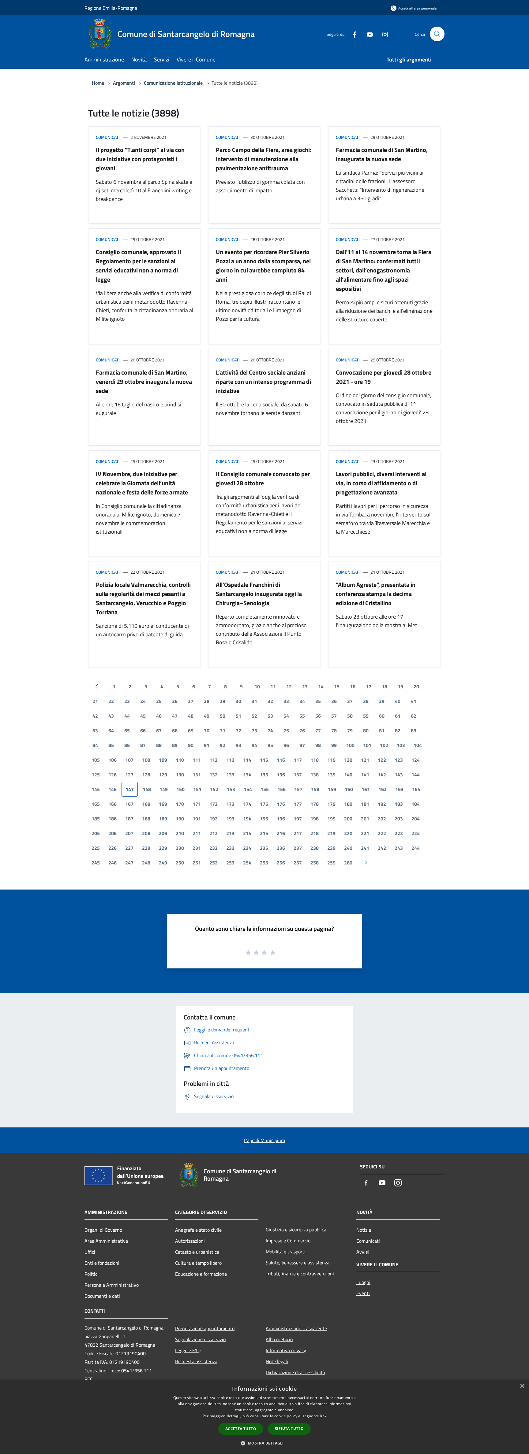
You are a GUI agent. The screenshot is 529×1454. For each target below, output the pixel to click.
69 (190, 730)
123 (399, 760)
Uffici (89, 1252)
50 (222, 716)
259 (331, 862)
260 (348, 862)
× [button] (522, 1386)
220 (348, 833)
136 (281, 774)
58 (350, 716)
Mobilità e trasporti (286, 1251)
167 (129, 804)
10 (257, 686)
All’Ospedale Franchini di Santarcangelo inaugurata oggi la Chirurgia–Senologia (259, 594)
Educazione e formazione (201, 1274)
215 (264, 833)
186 (112, 818)
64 (111, 730)
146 (112, 789)
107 (129, 760)
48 (190, 716)
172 (213, 804)
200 (348, 818)
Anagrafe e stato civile (198, 1230)
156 (281, 789)
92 (222, 745)
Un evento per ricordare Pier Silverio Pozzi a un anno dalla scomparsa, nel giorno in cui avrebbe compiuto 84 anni (263, 265)
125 (96, 774)
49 (206, 716)
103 (401, 745)
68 (175, 730)
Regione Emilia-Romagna (110, 8)
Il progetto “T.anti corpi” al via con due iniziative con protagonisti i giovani (140, 159)
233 (230, 848)
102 (384, 745)
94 (254, 745)
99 (334, 745)
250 (180, 862)
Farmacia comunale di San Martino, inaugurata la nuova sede (382, 154)
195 (264, 818)
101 (367, 745)
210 (180, 833)
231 (197, 848)
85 (111, 745)
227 (129, 848)
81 (382, 730)
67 (159, 730)
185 (96, 818)
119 (331, 760)
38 (366, 701)
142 (382, 774)
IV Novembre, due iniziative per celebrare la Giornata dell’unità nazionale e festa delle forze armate (142, 483)
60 (382, 716)
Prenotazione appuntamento (204, 1328)
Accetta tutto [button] (240, 1428)
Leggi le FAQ (188, 1350)
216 (281, 833)
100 (350, 745)
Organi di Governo (103, 1230)
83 (413, 730)
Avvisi (362, 1252)
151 (197, 789)
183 (399, 804)
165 (96, 804)
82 (397, 730)
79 (350, 730)
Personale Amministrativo (111, 1285)
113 (230, 760)
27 (190, 701)
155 (265, 789)
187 (129, 818)
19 (400, 686)
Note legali (277, 1361)
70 (206, 730)
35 (318, 701)
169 (163, 804)
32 (270, 701)
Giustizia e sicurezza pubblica (296, 1229)
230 (180, 848)
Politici (91, 1274)
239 (331, 848)
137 (298, 774)
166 (112, 804)
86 (127, 745)
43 (111, 716)
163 (399, 789)
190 (180, 818)
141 (365, 774)
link (323, 1416)
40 (397, 701)
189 (163, 818)
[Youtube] (367, 34)
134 (247, 774)
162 (382, 789)
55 (302, 716)
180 (348, 804)
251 (197, 862)
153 (231, 789)
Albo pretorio (279, 1339)
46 (159, 716)
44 (127, 716)
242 (382, 848)
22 (111, 701)
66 (143, 730)
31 (254, 701)
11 (273, 686)
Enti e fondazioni (101, 1263)
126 (112, 774)
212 (213, 833)
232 (213, 848)
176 (281, 804)
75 (286, 730)
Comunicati (108, 137)
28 (206, 701)
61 (397, 716)
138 (314, 774)
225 (96, 848)
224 (415, 833)
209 (163, 833)
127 (129, 774)
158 (315, 789)
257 (298, 862)
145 (96, 789)
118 (314, 760)
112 (213, 760)
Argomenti (124, 83)
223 (399, 833)
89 (175, 745)
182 (382, 804)
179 (331, 804)
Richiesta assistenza (196, 1361)
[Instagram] (383, 34)
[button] (264, 1443)
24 (143, 701)
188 (146, 818)
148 (147, 789)
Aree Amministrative (106, 1241)
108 (146, 760)
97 (302, 745)
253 (230, 862)
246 (112, 862)
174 (247, 804)
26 (175, 701)
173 (230, 804)
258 (314, 862)
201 (365, 818)
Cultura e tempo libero (198, 1263)
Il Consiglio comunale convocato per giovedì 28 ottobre (263, 478)
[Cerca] (437, 34)
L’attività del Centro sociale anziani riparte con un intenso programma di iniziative (263, 381)
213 (230, 833)
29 (222, 701)
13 (305, 686)
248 (146, 862)
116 (281, 760)
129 (163, 774)
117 (298, 760)
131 (197, 774)
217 (298, 833)
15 (337, 686)
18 (384, 686)
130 (180, 774)
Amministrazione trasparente (296, 1328)
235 (264, 848)
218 (314, 833)
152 (214, 789)
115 (264, 760)
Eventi (363, 1293)
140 (348, 774)
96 (286, 745)
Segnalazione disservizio (200, 1339)
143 (399, 774)
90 (190, 745)
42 (95, 716)
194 (247, 818)
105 (96, 760)
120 (348, 760)
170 (180, 804)
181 (365, 804)
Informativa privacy (286, 1350)
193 (230, 818)
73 (254, 730)
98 (318, 745)
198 (314, 818)
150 (180, 789)
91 (206, 745)
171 (197, 804)
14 (321, 686)
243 (399, 848)
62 (413, 716)
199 (331, 818)
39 (382, 701)
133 (230, 774)
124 (415, 760)
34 (302, 701)
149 (163, 789)
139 (331, 774)
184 (415, 804)
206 (112, 833)
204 (415, 818)
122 (382, 760)
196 (281, 818)
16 (352, 686)
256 (281, 862)
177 (298, 804)
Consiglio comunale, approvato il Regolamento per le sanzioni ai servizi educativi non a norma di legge (138, 265)
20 (416, 686)
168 (146, 804)
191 (197, 818)
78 (334, 730)
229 (163, 848)
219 (331, 833)
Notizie (363, 1230)
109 (163, 760)
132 (213, 774)
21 (95, 701)
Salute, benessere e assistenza (297, 1262)
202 (382, 818)
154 (248, 789)
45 (143, 716)
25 (159, 701)
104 (418, 745)
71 (222, 730)
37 (350, 701)
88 (159, 745)
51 (238, 716)
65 (127, 730)
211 (197, 833)
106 (112, 760)
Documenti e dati (102, 1296)
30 (238, 701)
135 (264, 774)
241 (365, 848)
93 (238, 745)
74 (270, 730)
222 (382, 833)
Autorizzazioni (190, 1241)
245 (96, 862)
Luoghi (363, 1282)
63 (95, 730)
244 (415, 848)
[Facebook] (352, 34)
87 (143, 745)
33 (286, 701)
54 (286, 716)
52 (254, 716)
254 (247, 862)
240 (348, 848)
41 (413, 701)
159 (332, 789)
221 (365, 833)
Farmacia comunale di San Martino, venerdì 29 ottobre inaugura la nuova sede (144, 381)
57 (334, 716)
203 (399, 818)
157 (298, 789)
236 (281, 848)
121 (365, 760)
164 (416, 789)
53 (270, 716)
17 (368, 686)
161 (366, 789)
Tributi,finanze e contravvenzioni (300, 1273)
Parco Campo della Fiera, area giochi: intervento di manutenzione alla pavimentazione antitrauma (263, 159)
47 (175, 716)
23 (127, 701)
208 (146, 833)
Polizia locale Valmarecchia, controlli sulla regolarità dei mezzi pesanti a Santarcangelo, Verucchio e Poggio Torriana (143, 598)
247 (129, 862)
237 (298, 848)
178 (314, 804)
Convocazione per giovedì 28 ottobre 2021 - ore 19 (383, 377)
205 (96, 833)
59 (366, 716)
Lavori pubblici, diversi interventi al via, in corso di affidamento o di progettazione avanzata (381, 483)
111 (197, 760)
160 (349, 789)
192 (213, 818)
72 (238, 730)
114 (247, 760)
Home (98, 83)
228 (146, 848)
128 (146, 774)
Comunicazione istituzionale (173, 83)
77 (318, 730)
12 (289, 686)
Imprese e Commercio (288, 1240)
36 (334, 701)
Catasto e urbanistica (197, 1252)
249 (163, 862)
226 (112, 848)
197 (298, 818)
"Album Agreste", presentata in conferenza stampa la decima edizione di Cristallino (375, 594)
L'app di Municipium (264, 1140)
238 (314, 848)
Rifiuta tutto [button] (289, 1428)
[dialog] (264, 1417)
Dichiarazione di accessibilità (295, 1372)
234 (247, 848)
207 (129, 833)
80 (366, 730)
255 (264, 862)
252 (213, 862)
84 (95, 745)
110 (180, 760)
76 (302, 730)
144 (415, 774)
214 (247, 833)
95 (270, 745)
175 (264, 804)
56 (318, 716)
